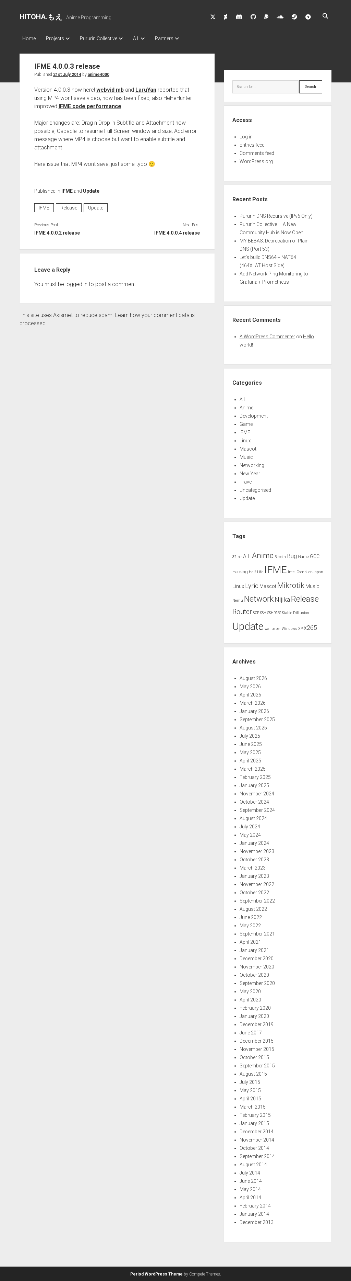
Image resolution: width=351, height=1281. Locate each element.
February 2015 (255, 1115)
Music (246, 457)
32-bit (237, 557)
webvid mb (110, 90)
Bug (292, 556)
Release (68, 208)
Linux (245, 440)
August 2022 (253, 909)
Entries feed (252, 145)
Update (91, 191)
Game (246, 424)
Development (254, 416)
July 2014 (250, 1173)
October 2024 (254, 802)
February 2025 (255, 777)
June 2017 (251, 1032)
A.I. (136, 38)
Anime (246, 407)
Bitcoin (280, 557)
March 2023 (253, 868)
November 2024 (257, 793)
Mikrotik (290, 585)
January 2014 (254, 1214)
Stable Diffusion (295, 613)
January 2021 (254, 950)
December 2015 (257, 1041)
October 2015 (254, 1057)
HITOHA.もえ (41, 17)
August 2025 (253, 727)
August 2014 (253, 1164)
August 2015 (253, 1074)
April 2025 (250, 760)
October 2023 (254, 859)
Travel (246, 482)
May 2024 (250, 835)
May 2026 (250, 686)
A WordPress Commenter (267, 336)
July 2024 (250, 826)
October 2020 (254, 975)
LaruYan (145, 90)
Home (29, 38)
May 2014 (250, 1189)
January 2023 (254, 876)
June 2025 (251, 744)
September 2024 (257, 810)
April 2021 (250, 942)
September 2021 (257, 934)
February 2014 (255, 1206)
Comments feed (257, 153)
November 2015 (257, 1049)
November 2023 (257, 851)
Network (259, 599)
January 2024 (254, 843)
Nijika (282, 599)
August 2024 (253, 818)
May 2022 (250, 925)
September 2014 (257, 1156)
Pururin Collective (98, 38)
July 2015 (250, 1082)
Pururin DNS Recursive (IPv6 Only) (276, 216)
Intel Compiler (300, 572)
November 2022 (257, 884)
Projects (55, 38)
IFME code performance (90, 106)
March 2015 (253, 1107)
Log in (246, 136)
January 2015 (254, 1123)
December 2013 (257, 1222)
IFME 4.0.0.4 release (177, 233)
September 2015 (257, 1065)
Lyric (251, 586)
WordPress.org (256, 161)
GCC (314, 556)
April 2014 (250, 1197)
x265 (310, 627)
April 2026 (250, 695)
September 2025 (257, 719)
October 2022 (254, 892)
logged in (76, 284)
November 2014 (257, 1140)
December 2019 (257, 1024)
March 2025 (253, 769)
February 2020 (255, 1008)
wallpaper (273, 628)
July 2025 (250, 736)
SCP (256, 613)
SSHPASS (274, 613)
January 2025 (254, 785)
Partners (164, 38)
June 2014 (251, 1181)
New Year (250, 473)
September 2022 (257, 901)
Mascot (248, 449)
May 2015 (250, 1090)
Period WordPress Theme (156, 1274)
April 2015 (250, 1098)
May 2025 (250, 752)
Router (242, 612)
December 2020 (257, 958)
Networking (252, 465)
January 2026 (254, 711)
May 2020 (250, 991)
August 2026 (253, 678)
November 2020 (257, 967)
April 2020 (250, 999)
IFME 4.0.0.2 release (57, 233)
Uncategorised (255, 490)
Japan (318, 572)
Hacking (240, 571)
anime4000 (98, 74)
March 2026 (253, 703)
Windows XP (292, 628)
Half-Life (256, 572)
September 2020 (257, 983)
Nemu (237, 600)
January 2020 (254, 1016)
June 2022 (251, 917)
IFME (67, 191)
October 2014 (254, 1148)
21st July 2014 (67, 74)
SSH (263, 613)
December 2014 (257, 1131)
